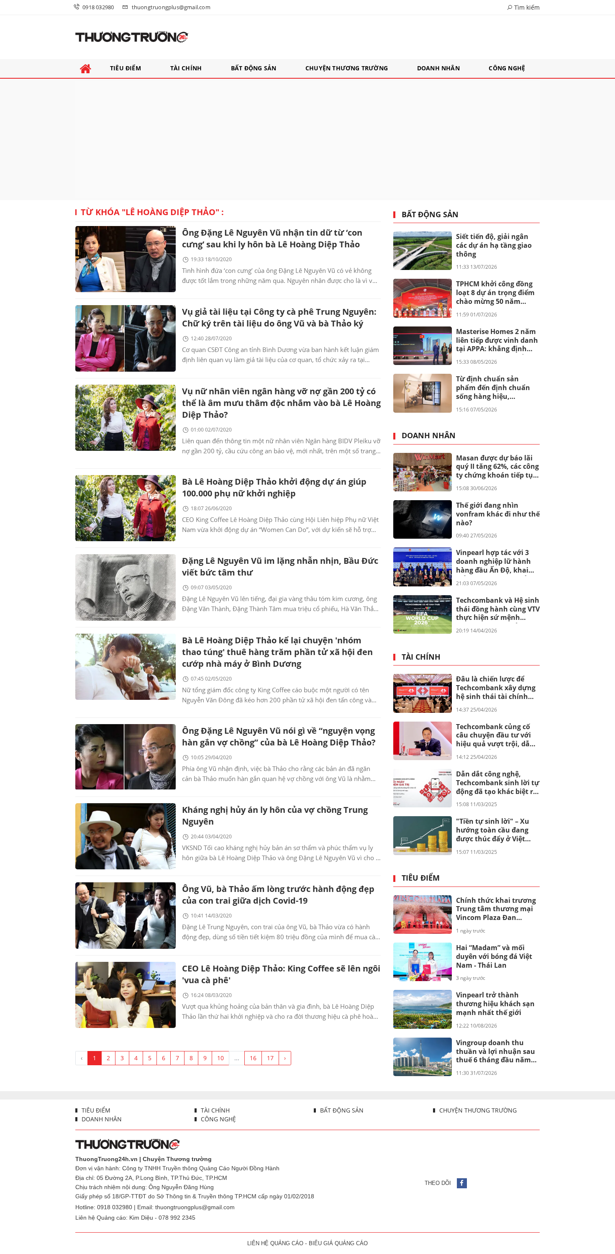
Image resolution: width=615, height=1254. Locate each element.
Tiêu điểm (421, 878)
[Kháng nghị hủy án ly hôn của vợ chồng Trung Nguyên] (125, 836)
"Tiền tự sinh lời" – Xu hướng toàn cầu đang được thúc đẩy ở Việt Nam (492, 830)
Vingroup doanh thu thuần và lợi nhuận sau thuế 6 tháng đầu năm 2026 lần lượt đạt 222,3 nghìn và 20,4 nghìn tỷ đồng (495, 1052)
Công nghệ (217, 1119)
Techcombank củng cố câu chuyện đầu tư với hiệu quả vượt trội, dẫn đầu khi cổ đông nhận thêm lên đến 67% (495, 736)
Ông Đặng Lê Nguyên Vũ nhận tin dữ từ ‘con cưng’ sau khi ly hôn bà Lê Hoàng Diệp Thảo (272, 238)
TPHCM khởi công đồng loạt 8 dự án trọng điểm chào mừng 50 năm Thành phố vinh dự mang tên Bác (495, 293)
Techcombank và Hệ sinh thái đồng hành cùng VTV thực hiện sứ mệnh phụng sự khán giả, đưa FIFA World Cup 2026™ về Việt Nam (498, 609)
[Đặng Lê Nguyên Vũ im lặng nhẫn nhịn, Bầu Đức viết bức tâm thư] (125, 587)
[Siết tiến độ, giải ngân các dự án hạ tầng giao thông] (422, 250)
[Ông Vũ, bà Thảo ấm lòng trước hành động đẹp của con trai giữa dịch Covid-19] (125, 915)
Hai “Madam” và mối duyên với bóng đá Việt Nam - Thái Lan (494, 956)
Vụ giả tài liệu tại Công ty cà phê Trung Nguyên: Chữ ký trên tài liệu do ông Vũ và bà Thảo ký (279, 317)
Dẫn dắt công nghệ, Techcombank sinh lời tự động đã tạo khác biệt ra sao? (497, 783)
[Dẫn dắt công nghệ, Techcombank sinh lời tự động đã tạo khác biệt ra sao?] (422, 788)
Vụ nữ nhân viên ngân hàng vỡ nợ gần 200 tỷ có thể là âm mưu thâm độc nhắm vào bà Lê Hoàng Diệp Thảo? (281, 402)
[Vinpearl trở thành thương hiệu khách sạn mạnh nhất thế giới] (422, 1009)
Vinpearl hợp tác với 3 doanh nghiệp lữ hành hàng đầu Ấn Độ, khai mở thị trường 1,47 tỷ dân (493, 562)
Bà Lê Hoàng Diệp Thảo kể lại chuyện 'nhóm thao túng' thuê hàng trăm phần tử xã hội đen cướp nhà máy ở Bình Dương (277, 652)
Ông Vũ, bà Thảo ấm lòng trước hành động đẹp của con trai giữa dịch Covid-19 (278, 894)
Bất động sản (430, 214)
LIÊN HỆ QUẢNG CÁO (275, 1243)
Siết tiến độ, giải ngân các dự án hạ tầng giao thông (494, 245)
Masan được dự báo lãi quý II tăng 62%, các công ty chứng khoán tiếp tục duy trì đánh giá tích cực (497, 467)
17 (270, 1058)
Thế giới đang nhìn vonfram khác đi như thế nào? (498, 514)
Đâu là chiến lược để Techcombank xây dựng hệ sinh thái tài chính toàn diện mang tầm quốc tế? (496, 688)
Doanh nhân (429, 435)
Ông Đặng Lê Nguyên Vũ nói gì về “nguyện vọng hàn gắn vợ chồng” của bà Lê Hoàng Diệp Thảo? (279, 736)
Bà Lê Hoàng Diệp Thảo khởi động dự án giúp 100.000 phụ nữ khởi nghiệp (274, 487)
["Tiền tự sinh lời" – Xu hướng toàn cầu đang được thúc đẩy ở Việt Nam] (422, 835)
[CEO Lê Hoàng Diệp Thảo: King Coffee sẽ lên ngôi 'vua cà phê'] (125, 995)
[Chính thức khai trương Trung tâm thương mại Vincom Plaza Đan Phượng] (422, 914)
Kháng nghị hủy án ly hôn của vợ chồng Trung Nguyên (275, 815)
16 (253, 1058)
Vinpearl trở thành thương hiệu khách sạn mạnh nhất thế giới (495, 1003)
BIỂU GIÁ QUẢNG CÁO (338, 1243)
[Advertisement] (307, 139)
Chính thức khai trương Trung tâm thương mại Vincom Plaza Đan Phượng (496, 909)
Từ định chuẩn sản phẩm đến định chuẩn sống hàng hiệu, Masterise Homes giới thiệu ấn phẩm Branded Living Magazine (496, 388)
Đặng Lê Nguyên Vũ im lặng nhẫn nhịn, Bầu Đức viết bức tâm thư (280, 566)
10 (220, 1058)
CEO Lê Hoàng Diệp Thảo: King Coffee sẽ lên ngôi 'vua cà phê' (281, 974)
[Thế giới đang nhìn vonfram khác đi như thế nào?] (422, 519)
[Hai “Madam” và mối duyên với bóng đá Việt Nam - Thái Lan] (422, 962)
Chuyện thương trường (477, 1110)
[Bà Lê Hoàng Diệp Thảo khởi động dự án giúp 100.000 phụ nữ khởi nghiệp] (125, 508)
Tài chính (421, 657)
